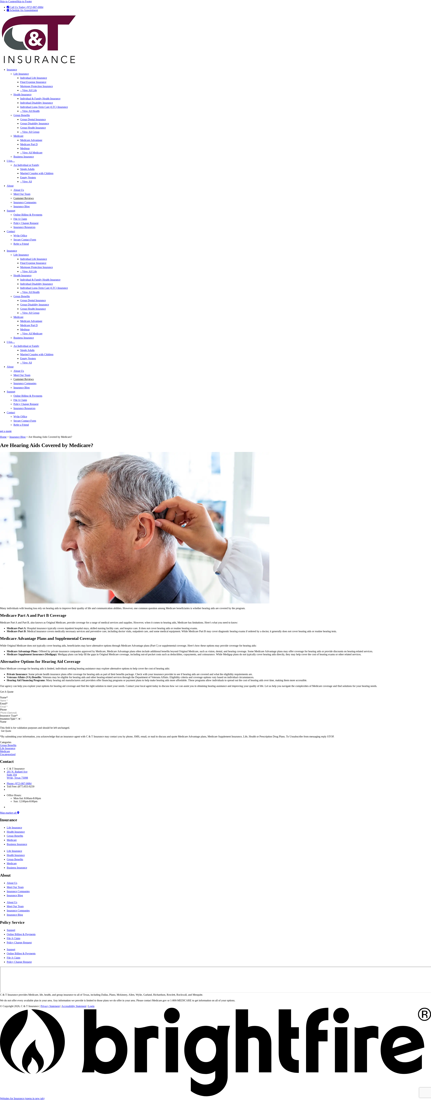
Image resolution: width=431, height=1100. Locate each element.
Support (11, 210)
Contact (11, 231)
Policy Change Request (25, 223)
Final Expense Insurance (33, 82)
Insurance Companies (24, 202)
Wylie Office (20, 235)
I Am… (11, 160)
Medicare (18, 135)
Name (4, 697)
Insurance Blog (21, 206)
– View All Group (29, 131)
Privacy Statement (50, 1006)
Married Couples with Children (36, 173)
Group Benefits (21, 115)
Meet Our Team (21, 194)
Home (3, 436)
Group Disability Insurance (34, 123)
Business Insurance (23, 156)
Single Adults (27, 169)
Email (4, 703)
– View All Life (28, 90)
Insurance (12, 69)
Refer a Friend (21, 243)
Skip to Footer (24, 1)
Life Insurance (21, 73)
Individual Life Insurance (33, 77)
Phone (3, 709)
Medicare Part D (29, 144)
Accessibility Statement (73, 1006)
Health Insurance (22, 94)
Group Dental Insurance (33, 119)
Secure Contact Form (24, 239)
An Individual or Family (26, 165)
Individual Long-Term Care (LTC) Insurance (44, 107)
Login (91, 1006)
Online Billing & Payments (27, 214)
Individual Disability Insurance (36, 102)
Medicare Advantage (31, 140)
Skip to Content (8, 1)
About (10, 185)
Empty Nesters (28, 177)
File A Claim (20, 218)
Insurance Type (9, 715)
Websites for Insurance (22, 1098)
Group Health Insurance (33, 127)
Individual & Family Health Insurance (40, 98)
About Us (18, 190)
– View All (26, 181)
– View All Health (30, 111)
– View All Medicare (31, 152)
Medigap (25, 148)
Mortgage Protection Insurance (36, 86)
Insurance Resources (24, 227)
